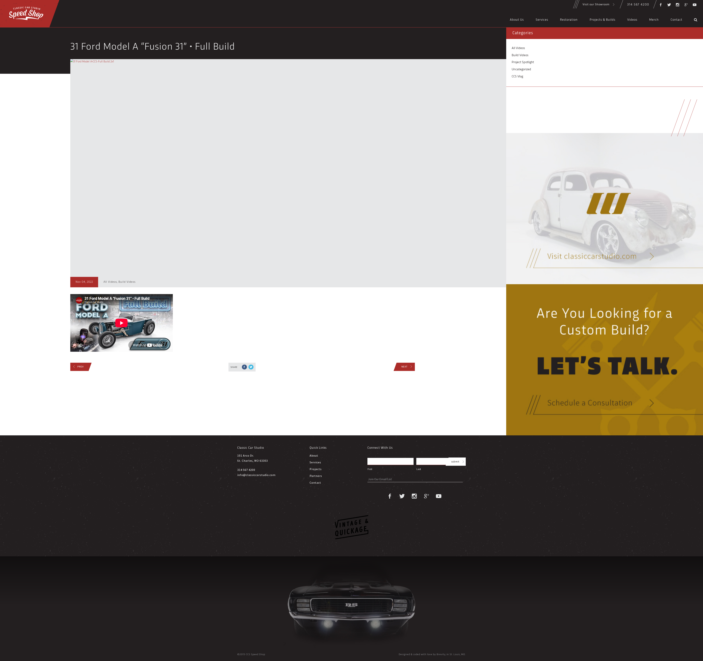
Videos (632, 19)
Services (542, 19)
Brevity (441, 654)
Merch (654, 19)
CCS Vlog (517, 76)
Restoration (569, 19)
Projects (316, 469)
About (314, 455)
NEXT (404, 366)
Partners (316, 476)
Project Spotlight (523, 62)
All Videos (110, 282)
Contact (676, 19)
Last (418, 469)
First (370, 469)
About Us (517, 19)
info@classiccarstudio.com (256, 475)
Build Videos (126, 282)
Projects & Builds (602, 19)
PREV (80, 366)
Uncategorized (521, 69)
